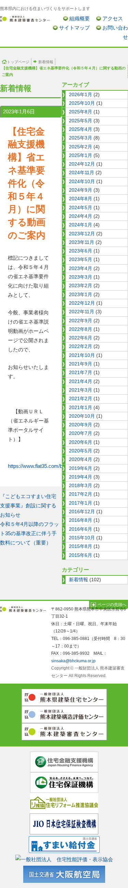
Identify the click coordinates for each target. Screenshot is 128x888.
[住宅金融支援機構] (64, 761)
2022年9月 (80, 320)
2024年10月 (82, 181)
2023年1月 (80, 294)
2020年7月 (80, 433)
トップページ (18, 62)
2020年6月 (80, 442)
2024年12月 (82, 164)
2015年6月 (80, 555)
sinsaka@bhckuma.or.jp (73, 661)
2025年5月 (80, 120)
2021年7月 (80, 372)
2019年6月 (80, 468)
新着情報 (45, 62)
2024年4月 (80, 216)
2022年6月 (80, 337)
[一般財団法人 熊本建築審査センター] (25, 18)
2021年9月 (80, 364)
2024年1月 (80, 224)
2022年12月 (82, 303)
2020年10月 (82, 416)
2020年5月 (80, 450)
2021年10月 (82, 355)
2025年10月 (82, 103)
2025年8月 (80, 111)
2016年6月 (80, 529)
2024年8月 (80, 198)
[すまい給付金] (64, 843)
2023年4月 (80, 268)
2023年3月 (80, 277)
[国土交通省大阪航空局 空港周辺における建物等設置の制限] (64, 873)
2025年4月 (80, 129)
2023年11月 (81, 242)
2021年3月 (80, 390)
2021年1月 (80, 407)
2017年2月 (80, 494)
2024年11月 (81, 172)
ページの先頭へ (112, 604)
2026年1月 (80, 94)
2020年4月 (80, 459)
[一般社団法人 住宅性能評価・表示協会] (64, 858)
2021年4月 (80, 381)
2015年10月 (82, 537)
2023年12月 (82, 233)
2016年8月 (80, 520)
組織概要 (79, 18)
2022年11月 (81, 311)
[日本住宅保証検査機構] (64, 824)
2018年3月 (80, 485)
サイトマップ (74, 28)
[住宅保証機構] (64, 782)
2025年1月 (80, 155)
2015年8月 (80, 546)
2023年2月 (80, 285)
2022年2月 (80, 346)
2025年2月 (80, 146)
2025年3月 (80, 137)
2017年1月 (80, 503)
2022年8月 (80, 329)
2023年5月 (80, 259)
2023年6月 (80, 251)
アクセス (112, 18)
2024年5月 (80, 207)
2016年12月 (82, 511)
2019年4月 (80, 477)
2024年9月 (80, 190)
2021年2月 (80, 398)
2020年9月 (80, 424)
